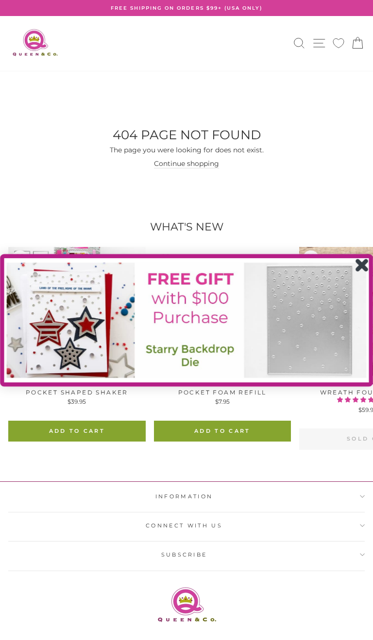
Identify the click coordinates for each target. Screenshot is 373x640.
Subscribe (184, 554)
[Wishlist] (338, 43)
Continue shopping (186, 163)
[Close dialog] (362, 265)
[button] (187, 320)
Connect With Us (184, 525)
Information (184, 496)
